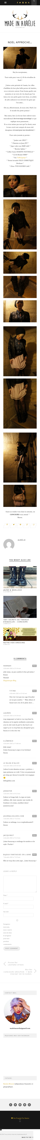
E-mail (5, 904)
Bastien (27, 1118)
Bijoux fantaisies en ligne (17, 854)
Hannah (7, 666)
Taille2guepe (21, 157)
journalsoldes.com (13, 816)
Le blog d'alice (11, 763)
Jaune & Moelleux (12, 590)
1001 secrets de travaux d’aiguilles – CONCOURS (16, 621)
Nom (5, 895)
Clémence (8, 741)
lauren (7, 713)
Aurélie (22, 540)
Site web (6, 912)
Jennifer (7, 791)
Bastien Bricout (8, 1084)
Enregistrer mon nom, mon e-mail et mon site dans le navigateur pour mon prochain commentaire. (7, 934)
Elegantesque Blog (9, 680)
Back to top (27, 1137)
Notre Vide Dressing (14, 643)
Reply (34, 665)
